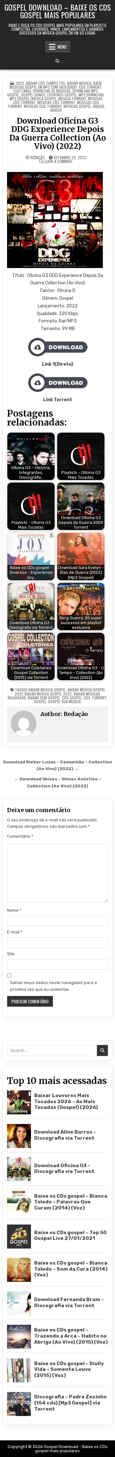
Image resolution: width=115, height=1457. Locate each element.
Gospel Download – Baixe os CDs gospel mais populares (57, 10)
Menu (61, 47)
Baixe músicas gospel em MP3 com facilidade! (56, 85)
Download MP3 (85, 91)
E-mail (14, 932)
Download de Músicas (52, 91)
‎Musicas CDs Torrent (56, 102)
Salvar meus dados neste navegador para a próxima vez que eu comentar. (53, 986)
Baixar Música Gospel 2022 (48, 693)
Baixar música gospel (47, 689)
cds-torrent (95, 697)
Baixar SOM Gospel (44, 697)
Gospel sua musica (64, 701)
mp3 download (91, 94)
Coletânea (22, 91)
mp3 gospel (19, 98)
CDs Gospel (72, 697)
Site (11, 953)
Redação (37, 157)
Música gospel (44, 98)
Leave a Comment (59, 161)
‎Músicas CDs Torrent (43, 106)
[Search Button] (57, 61)
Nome (14, 910)
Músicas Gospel (77, 106)
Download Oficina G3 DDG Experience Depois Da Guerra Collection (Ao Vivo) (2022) (57, 133)
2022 (19, 83)
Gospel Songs (33, 94)
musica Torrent (72, 98)
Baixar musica (79, 83)
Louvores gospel (62, 94)
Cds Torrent (90, 87)
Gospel (13, 94)
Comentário (20, 836)
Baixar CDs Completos (45, 83)
